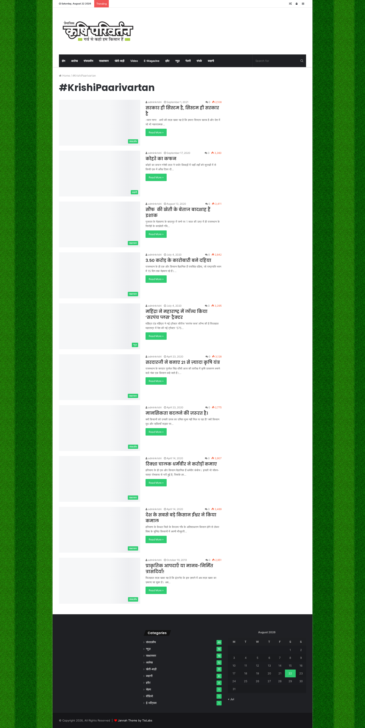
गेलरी (188, 60)
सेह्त (148, 689)
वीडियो (149, 696)
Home (65, 75)
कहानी (211, 60)
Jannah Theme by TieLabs (135, 720)
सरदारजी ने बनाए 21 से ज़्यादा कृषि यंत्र (183, 362)
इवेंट (167, 60)
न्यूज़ (177, 60)
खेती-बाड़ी (119, 60)
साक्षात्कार (104, 60)
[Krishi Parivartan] (98, 31)
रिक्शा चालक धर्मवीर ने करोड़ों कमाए (181, 464)
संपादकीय (88, 60)
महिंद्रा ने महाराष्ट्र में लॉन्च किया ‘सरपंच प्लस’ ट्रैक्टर (176, 314)
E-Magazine (151, 60)
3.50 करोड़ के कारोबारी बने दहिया (178, 260)
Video (134, 60)
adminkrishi (154, 102)
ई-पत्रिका (151, 703)
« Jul (231, 699)
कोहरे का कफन (161, 159)
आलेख (74, 60)
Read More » (156, 132)
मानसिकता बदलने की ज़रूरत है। (177, 413)
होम (63, 60)
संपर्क (199, 60)
